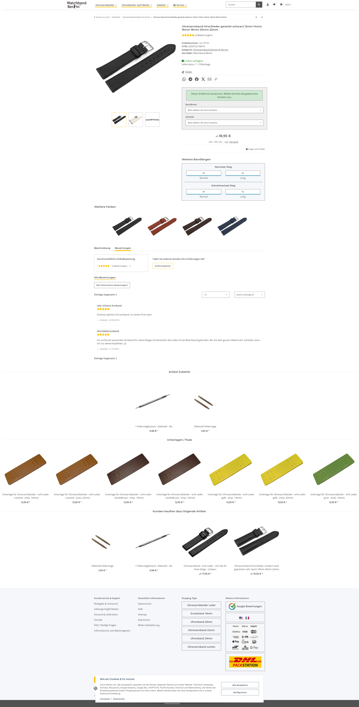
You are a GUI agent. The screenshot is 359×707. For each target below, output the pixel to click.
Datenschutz (119, 698)
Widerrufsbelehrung (148, 625)
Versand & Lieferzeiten (106, 614)
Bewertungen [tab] (123, 248)
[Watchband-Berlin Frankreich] (248, 618)
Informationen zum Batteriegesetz (112, 630)
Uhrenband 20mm (201, 621)
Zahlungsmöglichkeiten (106, 609)
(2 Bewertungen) (203, 35)
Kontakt (98, 619)
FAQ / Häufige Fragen (105, 625)
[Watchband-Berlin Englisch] (241, 618)
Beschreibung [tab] (102, 248)
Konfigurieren (240, 692)
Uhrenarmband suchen (201, 646)
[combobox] (224, 110)
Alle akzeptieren (240, 685)
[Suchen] (259, 5)
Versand (233, 142)
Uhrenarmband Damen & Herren (210, 49)
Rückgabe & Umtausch (106, 603)
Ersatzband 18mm (201, 613)
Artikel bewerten (163, 266)
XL (243, 173)
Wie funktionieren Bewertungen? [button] (112, 285)
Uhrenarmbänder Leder (201, 605)
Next (352, 475)
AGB (140, 609)
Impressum (105, 698)
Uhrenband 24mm (201, 638)
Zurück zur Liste (102, 17)
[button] (187, 72)
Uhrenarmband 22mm (201, 630)
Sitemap (142, 614)
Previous (7, 475)
